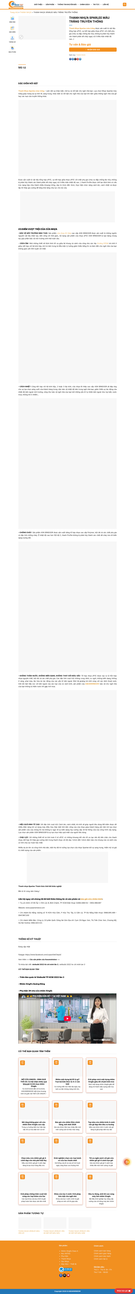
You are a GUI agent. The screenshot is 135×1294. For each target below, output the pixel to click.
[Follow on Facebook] (61, 1281)
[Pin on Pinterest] (78, 59)
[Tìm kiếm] (124, 4)
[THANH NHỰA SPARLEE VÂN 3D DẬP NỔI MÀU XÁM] (80, 1229)
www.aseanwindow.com (35, 914)
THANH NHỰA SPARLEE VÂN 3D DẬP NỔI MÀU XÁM (79, 1238)
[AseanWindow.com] (18, 4)
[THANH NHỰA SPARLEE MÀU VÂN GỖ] (29, 1229)
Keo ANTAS (65, 1259)
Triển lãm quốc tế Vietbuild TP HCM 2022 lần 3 (42, 983)
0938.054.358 (36, 1260)
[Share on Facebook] (70, 59)
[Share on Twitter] (73, 59)
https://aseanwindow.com (28, 1266)
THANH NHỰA (26, 12)
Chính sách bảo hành (102, 1262)
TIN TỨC (96, 4)
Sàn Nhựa (65, 1267)
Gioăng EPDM (102, 249)
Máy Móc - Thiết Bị (68, 1270)
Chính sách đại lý (100, 1265)
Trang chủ (14, 12)
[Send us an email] (64, 1281)
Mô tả (22, 67)
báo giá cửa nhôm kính (91, 905)
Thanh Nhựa (66, 1265)
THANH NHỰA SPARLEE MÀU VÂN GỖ (29, 1238)
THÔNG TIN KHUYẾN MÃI (67, 4)
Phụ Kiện (64, 1262)
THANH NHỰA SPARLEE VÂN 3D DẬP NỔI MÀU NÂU (53, 1238)
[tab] (22, 67)
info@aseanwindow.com (25, 1263)
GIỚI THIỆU (38, 4)
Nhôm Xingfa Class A (69, 1257)
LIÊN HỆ (106, 4)
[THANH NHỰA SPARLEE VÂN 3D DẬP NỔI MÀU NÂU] (55, 1229)
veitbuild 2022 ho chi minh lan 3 (72, 970)
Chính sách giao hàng (102, 1259)
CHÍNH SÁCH (85, 4)
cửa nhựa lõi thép (64, 239)
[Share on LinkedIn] (80, 59)
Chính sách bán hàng (102, 1257)
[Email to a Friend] (75, 59)
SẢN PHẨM (50, 4)
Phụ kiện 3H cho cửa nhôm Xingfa (36, 997)
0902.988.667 (22, 1260)
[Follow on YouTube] (68, 1281)
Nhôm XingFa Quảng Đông (32, 990)
